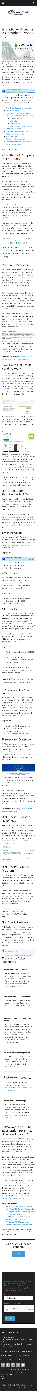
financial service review (9, 1234)
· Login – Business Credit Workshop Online (13, 1372)
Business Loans (19, 1229)
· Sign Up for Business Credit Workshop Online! (14, 1369)
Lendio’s (7, 250)
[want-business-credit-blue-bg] (18, 92)
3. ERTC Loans (15, 124)
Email (6, 1294)
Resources (28, 1229)
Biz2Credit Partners (12, 136)
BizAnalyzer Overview (13, 129)
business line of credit (27, 1232)
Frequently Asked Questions (15, 139)
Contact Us (26, 1387)
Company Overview (12, 111)
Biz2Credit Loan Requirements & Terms (19, 116)
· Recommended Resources (8, 1337)
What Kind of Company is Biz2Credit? (19, 108)
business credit (15, 1232)
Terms (14, 1387)
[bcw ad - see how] (18, 560)
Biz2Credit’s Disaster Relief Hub (17, 131)
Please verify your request (13, 1303)
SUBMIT (9, 1318)
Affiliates (3, 1378)
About (19, 1387)
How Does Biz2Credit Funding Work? (18, 113)
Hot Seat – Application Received (10, 1359)
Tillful (17, 72)
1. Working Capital (16, 118)
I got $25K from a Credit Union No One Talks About (15, 1355)
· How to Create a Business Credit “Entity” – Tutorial (15, 1344)
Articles (11, 1229)
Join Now (19, 1254)
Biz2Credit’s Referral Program (16, 134)
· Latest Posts (4, 1376)
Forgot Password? (6, 1374)
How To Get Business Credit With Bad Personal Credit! (16, 1351)
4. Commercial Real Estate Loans (21, 126)
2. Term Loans (14, 121)
